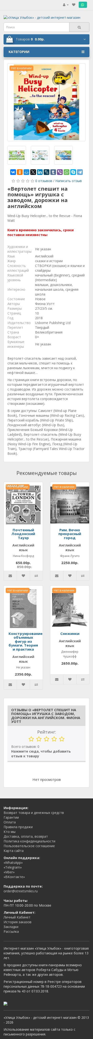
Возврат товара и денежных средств (34, 812)
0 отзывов (43, 181)
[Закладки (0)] (73, 4)
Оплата (10, 822)
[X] (33, 172)
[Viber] (60, 172)
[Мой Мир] (26, 172)
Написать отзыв (68, 181)
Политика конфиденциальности (29, 841)
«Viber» (9, 872)
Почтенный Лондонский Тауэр (23, 533)
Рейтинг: (46, 732)
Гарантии (11, 817)
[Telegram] (80, 172)
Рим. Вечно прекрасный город (69, 533)
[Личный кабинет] (66, 4)
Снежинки (69, 633)
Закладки (11, 926)
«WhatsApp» (13, 862)
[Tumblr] (53, 172)
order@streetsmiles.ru (21, 891)
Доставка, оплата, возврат (26, 836)
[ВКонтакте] (13, 172)
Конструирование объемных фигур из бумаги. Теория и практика (25, 641)
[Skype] (73, 172)
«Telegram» (13, 867)
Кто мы (10, 831)
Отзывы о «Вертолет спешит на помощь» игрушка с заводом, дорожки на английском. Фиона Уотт (45, 715)
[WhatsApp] (66, 172)
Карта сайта (14, 850)
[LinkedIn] (40, 172)
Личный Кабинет (17, 917)
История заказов (17, 922)
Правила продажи (18, 827)
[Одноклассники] (20, 172)
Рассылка (11, 931)
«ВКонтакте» (14, 877)
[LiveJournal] (46, 172)
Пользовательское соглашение (29, 846)
